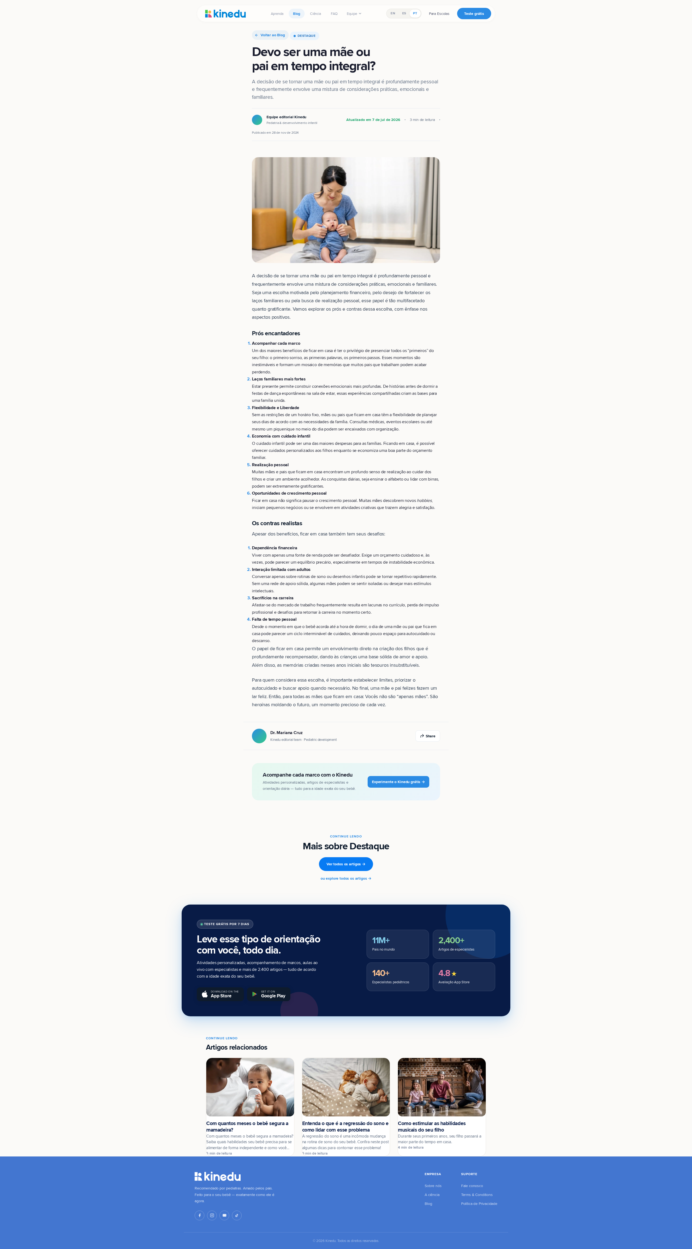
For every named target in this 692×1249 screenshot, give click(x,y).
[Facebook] (199, 1215)
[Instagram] (212, 1215)
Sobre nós (433, 1185)
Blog (296, 13)
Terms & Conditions (477, 1194)
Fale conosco (472, 1185)
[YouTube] (224, 1215)
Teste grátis (474, 13)
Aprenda (277, 13)
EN (393, 13)
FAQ (334, 13)
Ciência (315, 13)
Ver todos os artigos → (346, 864)
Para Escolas (439, 13)
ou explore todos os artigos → (346, 878)
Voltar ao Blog (273, 35)
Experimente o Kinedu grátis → (398, 781)
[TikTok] (237, 1215)
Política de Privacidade (479, 1203)
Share (430, 736)
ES (404, 13)
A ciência (432, 1194)
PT (415, 13)
